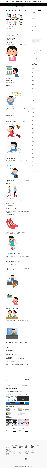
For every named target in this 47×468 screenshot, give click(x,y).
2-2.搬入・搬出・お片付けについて (10, 35)
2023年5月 (33, 113)
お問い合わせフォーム (39, 444)
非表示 (15, 31)
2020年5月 (33, 160)
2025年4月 (33, 85)
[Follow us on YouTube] (35, 65)
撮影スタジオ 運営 (34, 23)
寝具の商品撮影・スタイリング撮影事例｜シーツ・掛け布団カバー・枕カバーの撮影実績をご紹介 (25, 409)
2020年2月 (33, 164)
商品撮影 (34, 46)
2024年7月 (33, 96)
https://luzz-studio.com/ (8, 383)
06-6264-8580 (8, 453)
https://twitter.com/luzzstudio (11, 386)
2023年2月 (33, 117)
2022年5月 (33, 128)
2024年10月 (33, 92)
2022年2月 (33, 132)
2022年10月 (33, 121)
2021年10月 (33, 137)
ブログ (21, 440)
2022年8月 (33, 124)
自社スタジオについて (30, 440)
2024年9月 (33, 93)
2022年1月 (33, 133)
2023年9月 (33, 108)
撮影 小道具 (33, 18)
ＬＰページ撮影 (14, 447)
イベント (33, 35)
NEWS (31, 456)
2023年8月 (33, 109)
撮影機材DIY (37, 51)
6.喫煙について (7, 40)
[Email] (33, 65)
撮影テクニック (34, 48)
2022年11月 (33, 120)
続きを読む (15, 431)
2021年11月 (33, 136)
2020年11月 (33, 152)
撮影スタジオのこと (27, 9)
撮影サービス (38, 46)
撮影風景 (34, 52)
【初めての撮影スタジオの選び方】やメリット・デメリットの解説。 (11, 428)
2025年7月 (33, 81)
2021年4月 (33, 145)
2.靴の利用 (7, 36)
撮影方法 (33, 19)
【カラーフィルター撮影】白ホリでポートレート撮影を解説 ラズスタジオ (23, 428)
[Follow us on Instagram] (36, 65)
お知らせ (33, 34)
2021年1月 (33, 149)
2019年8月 (33, 172)
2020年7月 (33, 157)
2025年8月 (33, 80)
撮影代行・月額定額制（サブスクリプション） (15, 457)
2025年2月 (33, 88)
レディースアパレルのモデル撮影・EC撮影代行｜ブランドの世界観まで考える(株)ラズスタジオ (13, 409)
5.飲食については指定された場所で (10, 39)
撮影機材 (34, 51)
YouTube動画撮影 (26, 453)
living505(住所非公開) (33, 452)
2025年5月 (33, 84)
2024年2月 (33, 101)
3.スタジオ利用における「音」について (10, 37)
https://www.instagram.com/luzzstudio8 (13, 388)
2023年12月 (33, 104)
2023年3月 (33, 116)
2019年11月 (33, 168)
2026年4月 (33, 72)
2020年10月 (33, 153)
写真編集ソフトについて (34, 27)
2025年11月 (33, 77)
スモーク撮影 (26, 460)
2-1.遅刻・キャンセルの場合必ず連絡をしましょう (12, 34)
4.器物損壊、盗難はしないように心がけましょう (11, 38)
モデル (19, 451)
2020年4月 (33, 161)
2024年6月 (33, 97)
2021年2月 (33, 148)
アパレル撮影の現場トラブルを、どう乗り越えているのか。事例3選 (13, 413)
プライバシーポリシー (8, 440)
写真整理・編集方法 (34, 26)
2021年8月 (33, 140)
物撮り (37, 52)
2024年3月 (33, 100)
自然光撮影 (26, 459)
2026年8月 (33, 68)
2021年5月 (33, 144)
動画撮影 (38, 45)
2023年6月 (33, 112)
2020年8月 (33, 156)
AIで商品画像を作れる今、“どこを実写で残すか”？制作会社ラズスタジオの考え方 (25, 413)
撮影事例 (39, 50)
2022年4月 (33, 129)
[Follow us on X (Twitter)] (32, 65)
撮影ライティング (35, 50)
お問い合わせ (18, 440)
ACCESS (7, 444)
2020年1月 (33, 165)
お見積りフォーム (38, 445)
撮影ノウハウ (34, 49)
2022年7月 (33, 125)
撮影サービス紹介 (33, 31)
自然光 (32, 30)
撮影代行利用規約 (35, 440)
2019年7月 (33, 173)
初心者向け (34, 45)
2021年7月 (33, 141)
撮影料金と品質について (24, 440)
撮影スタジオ (34, 47)
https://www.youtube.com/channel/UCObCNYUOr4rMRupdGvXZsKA (16, 391)
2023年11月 (33, 105)
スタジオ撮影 (11, 417)
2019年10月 (33, 169)
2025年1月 (33, 89)
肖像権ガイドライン (14, 440)
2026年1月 (33, 76)
